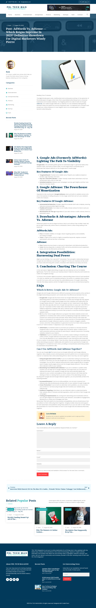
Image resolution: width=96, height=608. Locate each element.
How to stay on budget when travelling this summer (49, 587)
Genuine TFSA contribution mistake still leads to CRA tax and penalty (50, 570)
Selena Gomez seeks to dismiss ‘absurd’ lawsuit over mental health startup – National (23, 162)
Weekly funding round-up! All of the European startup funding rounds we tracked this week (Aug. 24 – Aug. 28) (23, 125)
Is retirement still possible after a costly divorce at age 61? (51, 579)
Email (39, 457)
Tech (72, 14)
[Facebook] (80, 2)
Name (39, 450)
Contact (80, 14)
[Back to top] (92, 605)
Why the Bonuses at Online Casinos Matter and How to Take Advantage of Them (22, 135)
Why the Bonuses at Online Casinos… (46, 531)
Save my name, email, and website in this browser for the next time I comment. (61, 470)
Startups (65, 14)
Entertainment (27, 14)
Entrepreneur (39, 14)
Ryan (10, 514)
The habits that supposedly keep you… (76, 531)
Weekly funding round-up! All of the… (18, 518)
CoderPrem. (65, 603)
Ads (50, 352)
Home (10, 14)
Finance (48, 14)
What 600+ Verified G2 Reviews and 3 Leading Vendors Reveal (21, 173)
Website (39, 464)
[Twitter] (83, 2)
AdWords (39, 104)
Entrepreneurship (41, 509)
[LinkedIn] (86, 2)
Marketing (57, 14)
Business (17, 14)
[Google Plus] (88, 2)
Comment (40, 431)
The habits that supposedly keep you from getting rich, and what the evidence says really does (23, 149)
